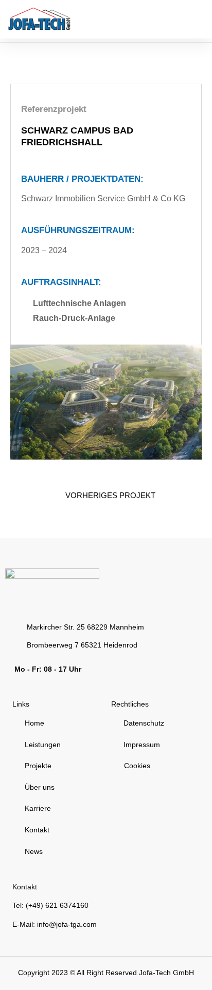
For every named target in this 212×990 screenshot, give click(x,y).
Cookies (137, 765)
